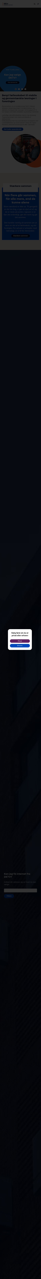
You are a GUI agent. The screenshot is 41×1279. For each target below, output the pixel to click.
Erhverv (19, 646)
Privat (20, 641)
